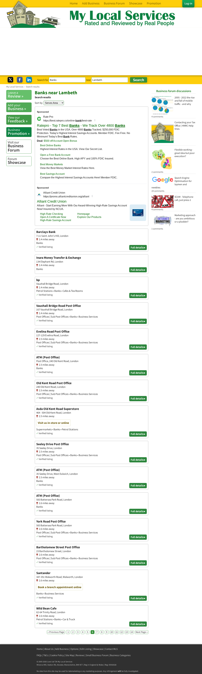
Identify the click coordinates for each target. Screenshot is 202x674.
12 (121, 632)
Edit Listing (86, 648)
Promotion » (19, 131)
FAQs (39, 655)
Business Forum (15, 146)
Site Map (69, 655)
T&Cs (45, 655)
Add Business (62, 648)
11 (117, 632)
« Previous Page (56, 632)
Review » (15, 94)
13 (126, 632)
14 (132, 632)
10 (111, 632)
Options (74, 648)
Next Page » (142, 632)
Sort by (39, 103)
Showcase (17, 161)
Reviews (80, 655)
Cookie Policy (57, 655)
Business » (17, 107)
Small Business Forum (97, 655)
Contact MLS (111, 648)
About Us (48, 648)
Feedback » (18, 119)
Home (40, 648)
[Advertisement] (101, 51)
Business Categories (120, 655)
